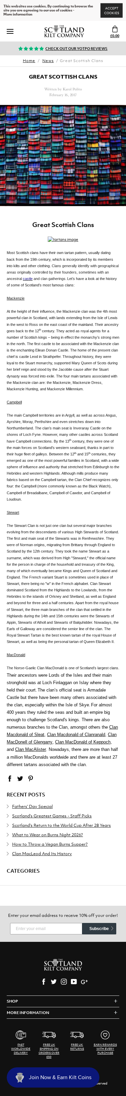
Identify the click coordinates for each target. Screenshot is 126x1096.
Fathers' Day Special (32, 806)
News (48, 60)
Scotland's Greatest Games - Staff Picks (52, 816)
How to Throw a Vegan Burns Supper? (50, 844)
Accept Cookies (111, 11)
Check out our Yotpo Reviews (76, 48)
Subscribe (99, 928)
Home (29, 60)
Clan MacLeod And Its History (42, 853)
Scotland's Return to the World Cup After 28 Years (61, 825)
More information (17, 14)
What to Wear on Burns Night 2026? (47, 835)
